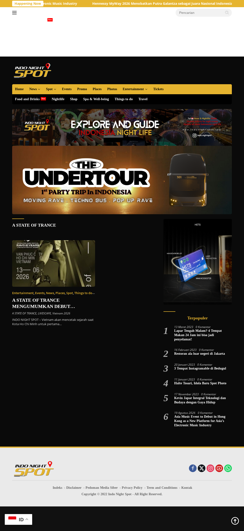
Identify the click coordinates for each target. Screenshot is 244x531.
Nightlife (58, 99)
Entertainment (133, 89)
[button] (227, 12)
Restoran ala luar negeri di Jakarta (199, 353)
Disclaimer (73, 487)
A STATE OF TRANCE (34, 225)
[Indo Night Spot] (32, 70)
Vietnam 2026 (61, 313)
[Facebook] (193, 468)
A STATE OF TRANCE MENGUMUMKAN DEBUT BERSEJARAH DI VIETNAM (43, 306)
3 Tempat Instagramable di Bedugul (200, 368)
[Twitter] (201, 468)
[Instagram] (210, 468)
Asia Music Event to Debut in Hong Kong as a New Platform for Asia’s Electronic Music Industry (199, 421)
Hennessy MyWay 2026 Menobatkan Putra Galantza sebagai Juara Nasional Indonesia (144, 3)
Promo (82, 89)
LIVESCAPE (44, 313)
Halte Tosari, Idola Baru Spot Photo (200, 383)
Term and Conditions (162, 487)
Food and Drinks (27, 99)
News (33, 89)
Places (97, 89)
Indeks (57, 487)
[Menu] (15, 13)
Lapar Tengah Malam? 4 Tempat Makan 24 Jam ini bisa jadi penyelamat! (198, 335)
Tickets (158, 89)
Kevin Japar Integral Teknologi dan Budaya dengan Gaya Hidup (200, 400)
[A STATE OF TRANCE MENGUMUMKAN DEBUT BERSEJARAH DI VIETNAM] (53, 263)
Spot (49, 89)
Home (19, 89)
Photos (112, 89)
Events (66, 89)
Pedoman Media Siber (102, 487)
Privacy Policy (132, 487)
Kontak (186, 487)
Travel (142, 99)
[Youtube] (219, 468)
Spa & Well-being (96, 99)
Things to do (124, 99)
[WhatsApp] (228, 468)
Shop (73, 99)
